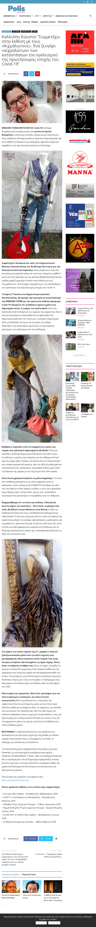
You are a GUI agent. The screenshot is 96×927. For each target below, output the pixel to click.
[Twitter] (92, 2)
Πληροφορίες (54, 923)
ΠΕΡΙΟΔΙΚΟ (63, 22)
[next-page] (7, 905)
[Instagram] (87, 2)
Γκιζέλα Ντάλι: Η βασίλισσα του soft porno (85, 334)
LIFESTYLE (47, 16)
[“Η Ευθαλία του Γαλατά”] (87, 407)
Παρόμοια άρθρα (10, 874)
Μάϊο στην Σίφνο (84, 344)
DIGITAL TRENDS (30, 22)
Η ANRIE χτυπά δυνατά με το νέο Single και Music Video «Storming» (53, 897)
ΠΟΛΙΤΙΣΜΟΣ (25, 16)
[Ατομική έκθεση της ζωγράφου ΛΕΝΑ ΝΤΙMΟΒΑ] (71, 322)
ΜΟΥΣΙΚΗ (47, 892)
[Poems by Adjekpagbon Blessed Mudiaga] (11, 886)
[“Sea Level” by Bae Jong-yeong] (32, 886)
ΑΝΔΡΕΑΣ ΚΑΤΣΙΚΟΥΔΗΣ (67, 16)
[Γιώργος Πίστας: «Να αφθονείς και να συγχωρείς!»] (71, 310)
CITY (37, 16)
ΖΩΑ (19, 22)
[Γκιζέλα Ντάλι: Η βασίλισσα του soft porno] (71, 334)
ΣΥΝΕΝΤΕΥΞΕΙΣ (26, 31)
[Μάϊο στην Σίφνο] (71, 346)
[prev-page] (3, 905)
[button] (91, 16)
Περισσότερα (29, 874)
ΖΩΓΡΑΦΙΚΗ (16, 31)
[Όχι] (93, 920)
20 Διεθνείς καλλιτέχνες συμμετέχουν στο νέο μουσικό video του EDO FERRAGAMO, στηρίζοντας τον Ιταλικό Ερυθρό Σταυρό (15, 859)
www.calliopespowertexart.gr (15, 780)
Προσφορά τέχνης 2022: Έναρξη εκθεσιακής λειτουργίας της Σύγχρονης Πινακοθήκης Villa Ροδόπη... (72, 391)
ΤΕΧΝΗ (35, 31)
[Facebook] (83, 2)
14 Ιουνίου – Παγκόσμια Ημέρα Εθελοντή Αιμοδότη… (48, 855)
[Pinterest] (37, 73)
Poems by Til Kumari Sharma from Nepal (86, 385)
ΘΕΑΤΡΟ (84, 411)
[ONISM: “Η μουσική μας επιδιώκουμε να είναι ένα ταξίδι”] (72, 407)
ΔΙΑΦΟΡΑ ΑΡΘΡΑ (48, 22)
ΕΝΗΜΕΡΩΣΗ (9, 16)
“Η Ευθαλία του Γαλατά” (87, 415)
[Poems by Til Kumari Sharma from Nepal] (87, 376)
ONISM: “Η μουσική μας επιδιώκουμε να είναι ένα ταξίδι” (72, 416)
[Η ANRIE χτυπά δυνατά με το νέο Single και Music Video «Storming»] (53, 886)
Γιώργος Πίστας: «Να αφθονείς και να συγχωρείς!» (85, 310)
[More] (56, 838)
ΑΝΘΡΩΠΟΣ (9, 22)
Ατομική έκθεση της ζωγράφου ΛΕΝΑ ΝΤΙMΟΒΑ (85, 322)
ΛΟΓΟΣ (4, 892)
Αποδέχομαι (41, 923)
